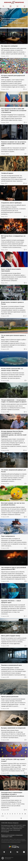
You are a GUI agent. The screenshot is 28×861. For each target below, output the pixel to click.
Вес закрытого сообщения (9, 46)
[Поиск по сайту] (3, 6)
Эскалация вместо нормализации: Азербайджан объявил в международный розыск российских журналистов (12, 795)
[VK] (17, 852)
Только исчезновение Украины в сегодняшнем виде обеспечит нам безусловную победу (13, 22)
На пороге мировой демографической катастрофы (13, 76)
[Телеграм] (4, 852)
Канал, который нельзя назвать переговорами (11, 270)
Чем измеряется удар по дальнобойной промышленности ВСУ (13, 568)
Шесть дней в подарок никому (10, 635)
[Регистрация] (17, 6)
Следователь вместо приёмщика (11, 203)
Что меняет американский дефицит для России (13, 470)
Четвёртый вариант (7, 173)
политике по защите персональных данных (11, 842)
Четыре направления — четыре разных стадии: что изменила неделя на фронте (13, 400)
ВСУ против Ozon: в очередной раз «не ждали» (13, 237)
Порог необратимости (8, 536)
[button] (10, 6)
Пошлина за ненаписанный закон (11, 665)
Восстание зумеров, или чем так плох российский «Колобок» (13, 504)
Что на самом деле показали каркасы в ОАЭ (13, 336)
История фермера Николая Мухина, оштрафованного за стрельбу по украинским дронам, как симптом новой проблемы (13, 434)
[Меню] (24, 6)
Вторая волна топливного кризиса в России (12, 303)
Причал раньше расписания (9, 696)
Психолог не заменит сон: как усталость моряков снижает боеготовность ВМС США (13, 143)
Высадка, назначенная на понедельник (13, 728)
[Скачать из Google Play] (14, 847)
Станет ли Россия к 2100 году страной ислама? (13, 760)
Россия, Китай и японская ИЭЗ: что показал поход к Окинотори (12, 369)
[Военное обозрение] (14, 2)
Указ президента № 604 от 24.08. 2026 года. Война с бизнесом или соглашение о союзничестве (13, 110)
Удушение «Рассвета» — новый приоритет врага (11, 601)
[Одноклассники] (11, 852)
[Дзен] (24, 852)
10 (25, 814)
